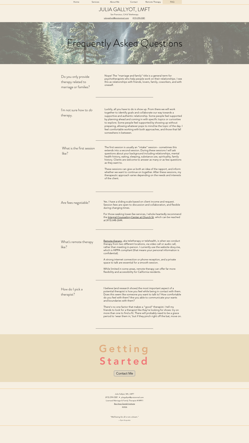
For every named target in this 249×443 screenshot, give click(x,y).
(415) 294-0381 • (113, 397)
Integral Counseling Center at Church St (131, 217)
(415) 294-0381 (139, 18)
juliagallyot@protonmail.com (116, 18)
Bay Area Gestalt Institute (124, 404)
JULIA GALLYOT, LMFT (124, 9)
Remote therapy (112, 240)
